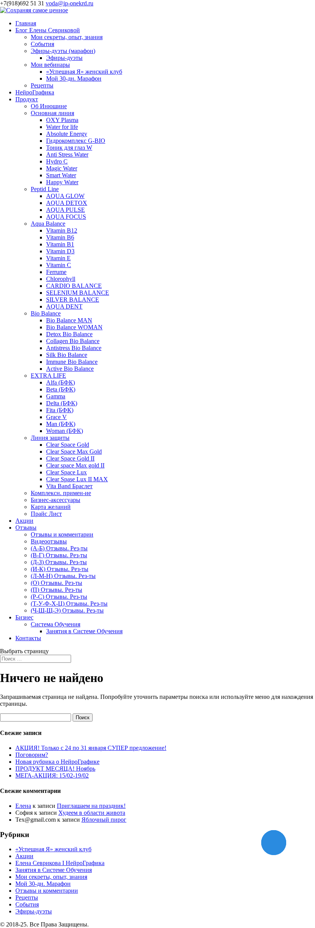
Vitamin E (58, 258)
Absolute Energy (66, 133)
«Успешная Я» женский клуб (84, 71)
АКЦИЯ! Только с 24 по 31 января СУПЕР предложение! (90, 748)
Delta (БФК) (61, 403)
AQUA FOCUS (66, 216)
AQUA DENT (64, 306)
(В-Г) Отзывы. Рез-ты (59, 555)
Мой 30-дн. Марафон (73, 78)
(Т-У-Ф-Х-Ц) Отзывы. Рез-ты (69, 603)
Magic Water (61, 168)
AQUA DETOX (66, 203)
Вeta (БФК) (60, 389)
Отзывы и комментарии (62, 534)
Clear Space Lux (66, 472)
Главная (25, 23)
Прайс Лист (46, 513)
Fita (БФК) (59, 410)
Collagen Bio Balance (72, 341)
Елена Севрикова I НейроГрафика (59, 863)
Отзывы (25, 527)
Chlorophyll (60, 279)
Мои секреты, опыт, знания (67, 37)
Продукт (26, 99)
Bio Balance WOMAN (74, 327)
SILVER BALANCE (72, 299)
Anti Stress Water (67, 154)
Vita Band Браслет (69, 486)
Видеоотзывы (49, 541)
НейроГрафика (34, 92)
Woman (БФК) (64, 431)
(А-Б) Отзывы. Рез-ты (59, 548)
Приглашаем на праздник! (91, 806)
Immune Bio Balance (72, 361)
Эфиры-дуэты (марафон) (63, 51)
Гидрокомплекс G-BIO (75, 140)
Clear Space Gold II (70, 458)
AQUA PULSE (65, 209)
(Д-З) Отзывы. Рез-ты (59, 562)
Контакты (28, 638)
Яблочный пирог (103, 819)
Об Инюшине (49, 106)
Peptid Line (45, 189)
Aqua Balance (48, 223)
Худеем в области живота (91, 812)
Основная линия (52, 113)
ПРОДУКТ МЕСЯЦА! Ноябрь (55, 768)
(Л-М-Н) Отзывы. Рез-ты (63, 576)
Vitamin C (58, 265)
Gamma (55, 396)
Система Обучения (55, 624)
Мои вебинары (50, 64)
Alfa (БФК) (60, 382)
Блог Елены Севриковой (47, 30)
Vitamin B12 (61, 230)
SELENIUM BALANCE (77, 292)
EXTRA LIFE (48, 375)
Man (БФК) (60, 424)
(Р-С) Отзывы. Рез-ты (59, 596)
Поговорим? (31, 754)
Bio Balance (46, 313)
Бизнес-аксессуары (55, 500)
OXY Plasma (62, 120)
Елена (23, 806)
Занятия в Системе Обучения (84, 631)
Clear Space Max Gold (74, 451)
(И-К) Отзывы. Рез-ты (59, 569)
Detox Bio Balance (69, 334)
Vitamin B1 (60, 244)
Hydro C (57, 161)
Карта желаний (51, 507)
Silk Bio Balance (66, 355)
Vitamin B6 (60, 237)
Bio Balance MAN (69, 320)
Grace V (56, 417)
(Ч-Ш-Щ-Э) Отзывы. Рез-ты (67, 610)
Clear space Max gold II (75, 465)
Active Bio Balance (70, 368)
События (42, 44)
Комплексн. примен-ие (61, 493)
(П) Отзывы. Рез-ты (56, 589)
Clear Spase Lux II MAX (77, 479)
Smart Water (61, 175)
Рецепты (42, 85)
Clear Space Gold (67, 444)
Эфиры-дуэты (64, 57)
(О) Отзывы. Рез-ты (56, 583)
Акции (24, 520)
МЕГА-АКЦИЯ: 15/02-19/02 (52, 775)
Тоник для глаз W (69, 147)
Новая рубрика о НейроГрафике (57, 761)
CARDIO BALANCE (74, 285)
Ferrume (56, 272)
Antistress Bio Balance (73, 348)
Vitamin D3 (60, 251)
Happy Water (62, 182)
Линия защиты (50, 437)
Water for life (62, 127)
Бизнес (24, 617)
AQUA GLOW (65, 196)
